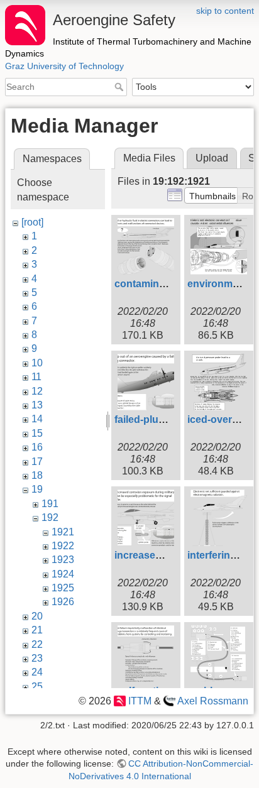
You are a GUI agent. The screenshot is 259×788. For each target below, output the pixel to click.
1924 (63, 574)
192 (49, 517)
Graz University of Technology (64, 66)
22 (37, 644)
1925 (63, 588)
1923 (63, 559)
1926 (63, 601)
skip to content (225, 11)
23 (37, 658)
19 (37, 489)
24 (37, 672)
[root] (32, 222)
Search (120, 86)
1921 (63, 532)
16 (37, 447)
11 (36, 376)
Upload (212, 158)
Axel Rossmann (212, 701)
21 (37, 630)
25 (37, 686)
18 (37, 475)
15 (37, 433)
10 (37, 363)
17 (37, 461)
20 (37, 616)
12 (37, 391)
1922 (63, 545)
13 (37, 405)
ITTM (139, 701)
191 (49, 503)
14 (37, 418)
